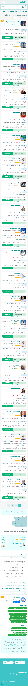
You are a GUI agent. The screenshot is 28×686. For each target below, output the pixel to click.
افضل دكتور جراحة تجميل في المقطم (18, 619)
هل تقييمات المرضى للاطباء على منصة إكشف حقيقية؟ (14, 593)
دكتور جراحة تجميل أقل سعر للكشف (19, 522)
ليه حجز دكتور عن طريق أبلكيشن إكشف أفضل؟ (15, 586)
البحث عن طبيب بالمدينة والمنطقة (19, 670)
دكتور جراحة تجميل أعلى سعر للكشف (19, 524)
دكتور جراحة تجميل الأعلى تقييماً (20, 518)
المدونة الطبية (23, 666)
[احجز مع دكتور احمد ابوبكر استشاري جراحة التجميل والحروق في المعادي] (23, 276)
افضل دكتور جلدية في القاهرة (20, 632)
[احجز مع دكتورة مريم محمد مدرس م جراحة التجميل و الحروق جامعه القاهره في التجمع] (23, 208)
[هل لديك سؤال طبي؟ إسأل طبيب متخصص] (23, 600)
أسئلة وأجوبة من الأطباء (21, 668)
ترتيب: (24, 18)
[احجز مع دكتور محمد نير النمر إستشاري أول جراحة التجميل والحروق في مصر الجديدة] (23, 253)
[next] (8, 505)
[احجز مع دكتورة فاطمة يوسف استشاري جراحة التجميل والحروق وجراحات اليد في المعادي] (23, 390)
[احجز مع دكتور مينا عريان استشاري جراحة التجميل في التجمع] (23, 299)
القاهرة (13, 6)
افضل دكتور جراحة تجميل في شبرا (19, 622)
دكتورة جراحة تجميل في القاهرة (13, 645)
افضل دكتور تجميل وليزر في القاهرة (19, 628)
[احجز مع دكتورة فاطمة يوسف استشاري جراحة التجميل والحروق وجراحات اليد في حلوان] (23, 459)
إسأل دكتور (16, 602)
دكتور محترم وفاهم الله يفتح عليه (17, 541)
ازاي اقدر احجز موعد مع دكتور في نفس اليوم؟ (16, 583)
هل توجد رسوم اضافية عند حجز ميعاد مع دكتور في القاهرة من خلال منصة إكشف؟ (13, 589)
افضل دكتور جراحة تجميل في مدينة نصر (17, 608)
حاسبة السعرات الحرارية (22, 672)
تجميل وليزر (16, 72)
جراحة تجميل (17, 28)
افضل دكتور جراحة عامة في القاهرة (19, 630)
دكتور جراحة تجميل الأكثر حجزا (21, 520)
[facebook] (11, 675)
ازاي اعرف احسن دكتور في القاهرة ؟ (17, 558)
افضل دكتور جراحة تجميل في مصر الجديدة (17, 611)
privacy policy (22, 682)
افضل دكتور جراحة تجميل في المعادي (18, 614)
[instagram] (14, 675)
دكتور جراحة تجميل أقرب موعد (20, 526)
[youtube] (17, 675)
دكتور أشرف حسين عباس (17, 543)
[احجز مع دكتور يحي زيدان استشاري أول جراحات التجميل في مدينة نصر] (23, 367)
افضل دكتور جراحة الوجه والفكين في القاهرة (17, 635)
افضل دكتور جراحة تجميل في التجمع (18, 617)
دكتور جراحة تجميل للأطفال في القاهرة (18, 644)
